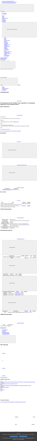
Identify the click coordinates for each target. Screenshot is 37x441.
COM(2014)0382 (24, 203)
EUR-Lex (9, 325)
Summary (28, 203)
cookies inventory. (21, 439)
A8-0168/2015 (23, 205)
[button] (14, 398)
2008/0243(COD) (16, 121)
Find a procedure (3, 59)
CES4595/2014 (26, 312)
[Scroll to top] (8, 339)
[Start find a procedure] (8, 65)
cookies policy (15, 439)
